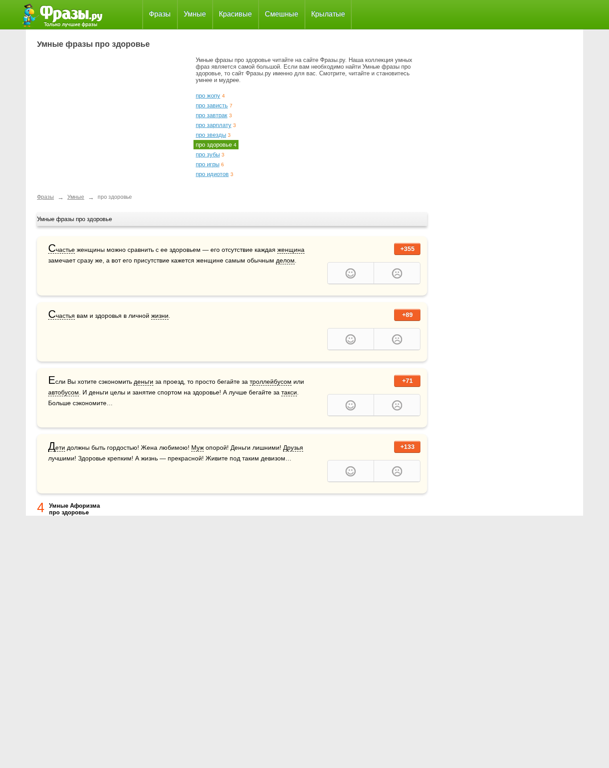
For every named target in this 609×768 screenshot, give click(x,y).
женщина (290, 249)
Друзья (293, 447)
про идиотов (212, 174)
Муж (197, 447)
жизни (160, 315)
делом (285, 260)
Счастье (61, 250)
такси (289, 392)
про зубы (208, 154)
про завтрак (211, 115)
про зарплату (213, 125)
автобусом (63, 392)
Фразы (160, 14)
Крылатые (328, 14)
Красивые (235, 14)
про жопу (208, 95)
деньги (143, 381)
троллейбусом (271, 381)
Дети (56, 448)
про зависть (212, 105)
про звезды (211, 134)
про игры (207, 164)
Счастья (61, 316)
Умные (195, 14)
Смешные (281, 14)
